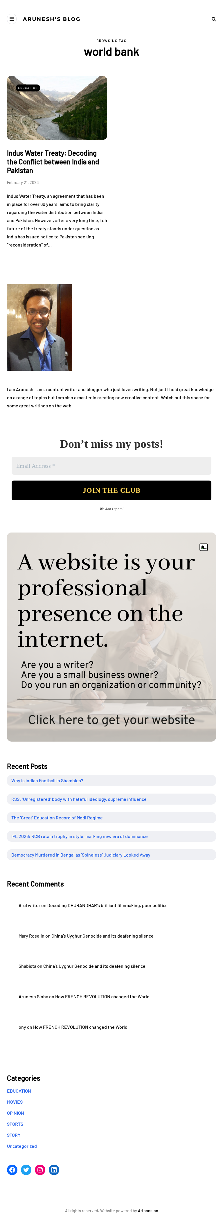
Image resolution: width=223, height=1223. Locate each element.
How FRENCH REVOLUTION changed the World (102, 996)
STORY (13, 1135)
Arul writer (29, 905)
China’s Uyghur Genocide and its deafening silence (102, 935)
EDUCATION (28, 87)
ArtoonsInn (148, 1210)
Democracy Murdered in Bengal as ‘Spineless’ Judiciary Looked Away (80, 854)
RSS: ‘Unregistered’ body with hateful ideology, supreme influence (79, 799)
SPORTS (15, 1124)
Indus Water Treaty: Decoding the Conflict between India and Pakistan (53, 162)
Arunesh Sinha (33, 996)
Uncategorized (22, 1146)
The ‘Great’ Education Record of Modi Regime (57, 817)
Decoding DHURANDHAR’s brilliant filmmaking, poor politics (107, 905)
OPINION (15, 1113)
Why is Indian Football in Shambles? (47, 780)
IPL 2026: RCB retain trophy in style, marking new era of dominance (79, 836)
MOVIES (15, 1102)
